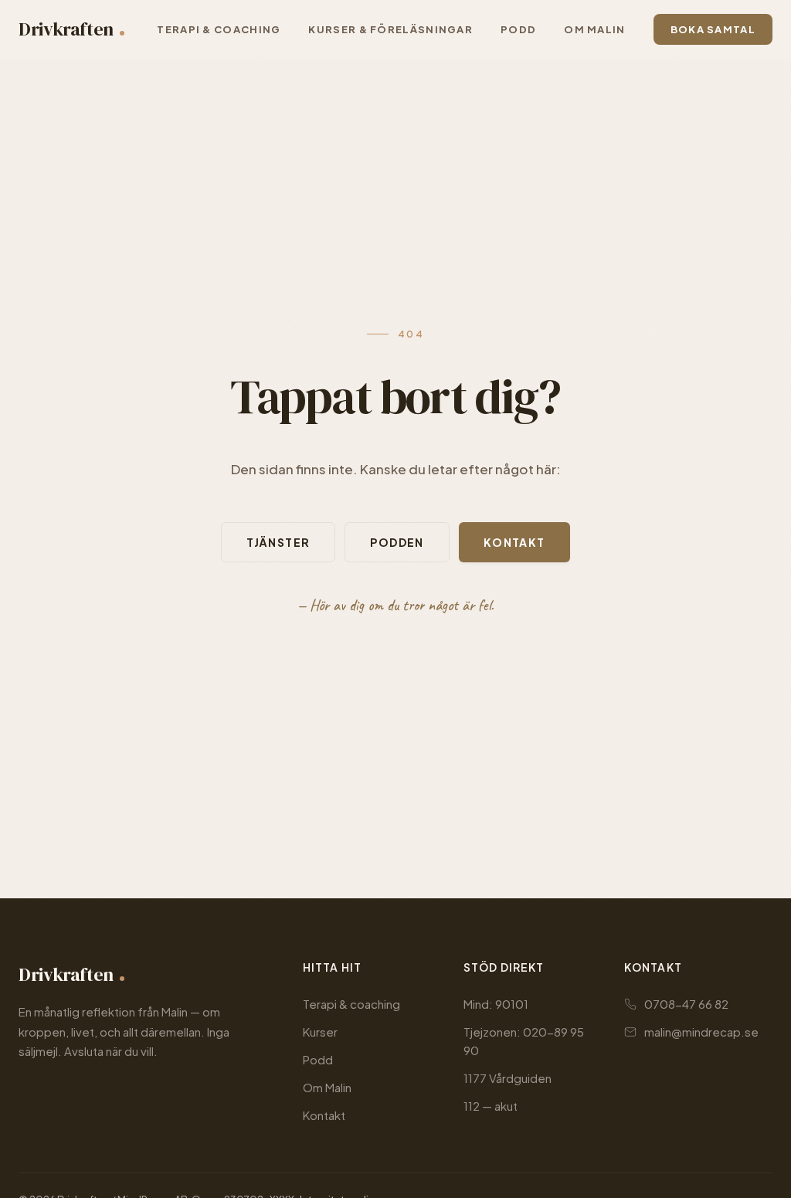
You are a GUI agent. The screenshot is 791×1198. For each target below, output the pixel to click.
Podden (396, 542)
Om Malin (327, 1087)
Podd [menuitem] (518, 29)
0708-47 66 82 (686, 1003)
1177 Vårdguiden (507, 1078)
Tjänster (278, 542)
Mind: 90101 (495, 1003)
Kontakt (514, 542)
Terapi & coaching (351, 1003)
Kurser (320, 1031)
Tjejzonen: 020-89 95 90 (523, 1040)
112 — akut (490, 1105)
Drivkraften (66, 29)
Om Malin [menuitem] (594, 29)
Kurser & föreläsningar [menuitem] (390, 29)
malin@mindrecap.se (701, 1031)
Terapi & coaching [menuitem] (218, 29)
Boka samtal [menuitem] (712, 29)
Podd (318, 1059)
